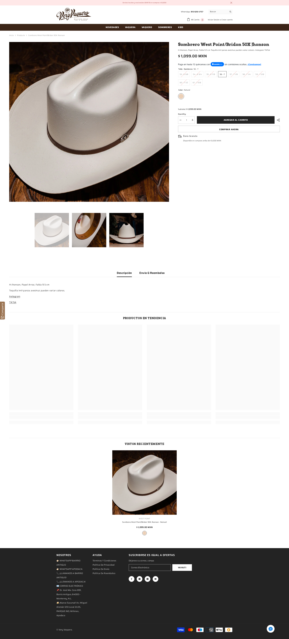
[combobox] (218, 11)
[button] (271, 629)
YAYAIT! (182, 567)
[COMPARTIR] (277, 120)
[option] (89, 122)
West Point (144, 518)
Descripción (124, 273)
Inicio (11, 35)
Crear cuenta (227, 19)
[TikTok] (147, 579)
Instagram (14, 296)
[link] (41, 417)
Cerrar (231, 3)
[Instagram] (139, 579)
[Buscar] (220, 11)
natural (144, 533)
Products (21, 35)
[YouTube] (155, 579)
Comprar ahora (229, 129)
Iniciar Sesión (213, 19)
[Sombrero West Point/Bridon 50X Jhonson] (144, 482)
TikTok (12, 302)
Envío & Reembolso (152, 273)
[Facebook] (131, 579)
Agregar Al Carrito (236, 120)
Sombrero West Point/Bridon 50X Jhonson (144, 522)
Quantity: (182, 113)
